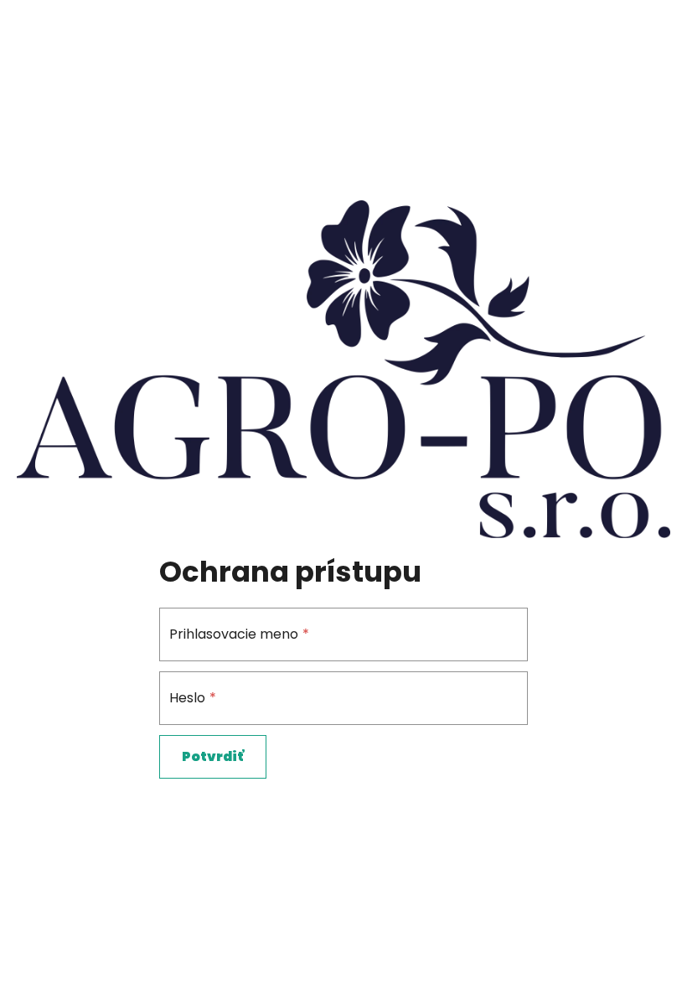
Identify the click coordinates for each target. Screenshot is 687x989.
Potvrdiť (213, 756)
